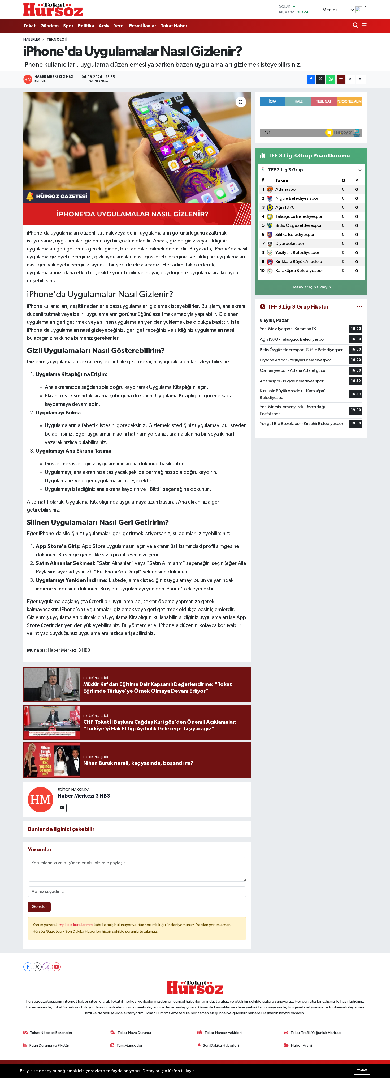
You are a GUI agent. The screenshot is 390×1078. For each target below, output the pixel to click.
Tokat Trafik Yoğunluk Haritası (316, 1033)
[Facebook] (27, 966)
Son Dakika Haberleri (221, 1045)
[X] (37, 966)
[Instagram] (46, 966)
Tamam (362, 1070)
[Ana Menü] (363, 26)
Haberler (31, 39)
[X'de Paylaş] (320, 79)
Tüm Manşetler (129, 1045)
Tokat (29, 26)
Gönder (39, 907)
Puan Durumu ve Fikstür (49, 1045)
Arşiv (104, 26)
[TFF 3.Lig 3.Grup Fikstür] (359, 307)
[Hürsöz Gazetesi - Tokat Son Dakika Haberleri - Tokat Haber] (53, 9)
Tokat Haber (174, 26)
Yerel (119, 26)
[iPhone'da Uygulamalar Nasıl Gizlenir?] (137, 158)
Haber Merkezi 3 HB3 (84, 796)
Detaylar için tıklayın (311, 287)
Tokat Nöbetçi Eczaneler (51, 1033)
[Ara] (356, 26)
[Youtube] (56, 966)
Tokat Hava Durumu (134, 1033)
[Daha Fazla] (341, 79)
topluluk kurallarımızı (76, 925)
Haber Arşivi (301, 1045)
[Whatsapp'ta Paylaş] (330, 79)
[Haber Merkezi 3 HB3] (40, 799)
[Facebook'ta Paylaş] (311, 79)
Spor (68, 26)
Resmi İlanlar (142, 26)
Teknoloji (57, 39)
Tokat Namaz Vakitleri (223, 1033)
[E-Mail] (62, 808)
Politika (86, 26)
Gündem (49, 26)
